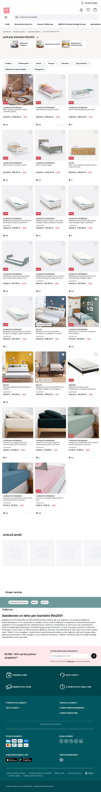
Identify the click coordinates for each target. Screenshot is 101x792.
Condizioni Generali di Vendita (15, 773)
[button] (95, 10)
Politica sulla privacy (74, 773)
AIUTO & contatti (12, 708)
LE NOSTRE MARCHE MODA (68, 713)
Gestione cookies (14, 776)
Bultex (34, 602)
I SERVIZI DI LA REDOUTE (68, 703)
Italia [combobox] (90, 773)
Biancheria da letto (23, 24)
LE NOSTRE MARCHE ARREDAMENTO (71, 708)
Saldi (7, 24)
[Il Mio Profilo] (81, 10)
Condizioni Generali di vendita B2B (40, 773)
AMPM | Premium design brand (72, 24)
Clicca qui (70, 661)
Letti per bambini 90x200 (51, 32)
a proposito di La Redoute (16, 703)
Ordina (8, 63)
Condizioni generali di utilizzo (33, 776)
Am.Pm (45, 602)
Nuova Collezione (45, 24)
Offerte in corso (59, 773)
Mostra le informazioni (50, 724)
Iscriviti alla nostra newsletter (64, 651)
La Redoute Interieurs (18, 602)
